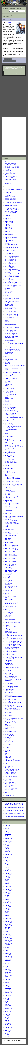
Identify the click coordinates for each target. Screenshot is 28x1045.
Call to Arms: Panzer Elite (10, 283)
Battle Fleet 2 (8, 218)
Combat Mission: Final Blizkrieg (12, 312)
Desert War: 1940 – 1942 (10, 376)
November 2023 (8, 873)
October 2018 (8, 959)
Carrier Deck (7, 288)
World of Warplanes (9, 785)
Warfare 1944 (8, 757)
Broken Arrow (8, 249)
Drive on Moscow (8, 379)
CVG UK (9, 22)
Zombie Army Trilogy (9, 795)
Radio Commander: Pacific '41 (11, 586)
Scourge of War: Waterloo (10, 603)
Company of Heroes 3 (10, 347)
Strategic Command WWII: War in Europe (14, 641)
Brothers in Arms (8, 251)
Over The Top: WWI (9, 565)
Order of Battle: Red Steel (10, 558)
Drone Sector (8, 381)
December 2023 (8, 872)
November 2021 (8, 905)
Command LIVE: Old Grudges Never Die (14, 323)
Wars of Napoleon (9, 766)
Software (7, 625)
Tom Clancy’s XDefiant (10, 705)
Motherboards (8, 532)
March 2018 (7, 969)
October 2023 (8, 874)
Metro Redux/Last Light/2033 (11, 520)
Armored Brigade (8, 192)
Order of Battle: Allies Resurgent (12, 546)
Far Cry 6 (7, 401)
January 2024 (8, 870)
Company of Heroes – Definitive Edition (13, 350)
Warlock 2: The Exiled (9, 762)
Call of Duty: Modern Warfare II (12, 275)
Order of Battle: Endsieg (10, 551)
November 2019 (8, 940)
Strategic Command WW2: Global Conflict (14, 639)
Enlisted (6, 385)
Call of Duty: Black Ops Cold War (12, 265)
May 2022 (7, 898)
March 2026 (7, 832)
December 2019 (8, 938)
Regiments (7, 593)
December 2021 (8, 904)
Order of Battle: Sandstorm (11, 561)
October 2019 (8, 941)
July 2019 (7, 946)
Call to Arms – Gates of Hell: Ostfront (13, 282)
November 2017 (8, 975)
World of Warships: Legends (11, 788)
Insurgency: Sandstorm (10, 491)
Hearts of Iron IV (8, 464)
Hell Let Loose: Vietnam (10, 467)
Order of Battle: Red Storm (11, 560)
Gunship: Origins (8, 455)
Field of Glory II (8, 405)
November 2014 (8, 1027)
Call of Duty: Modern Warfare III (12, 276)
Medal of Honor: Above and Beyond (13, 509)
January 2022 (8, 902)
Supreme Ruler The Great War (12, 667)
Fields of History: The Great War (12, 411)
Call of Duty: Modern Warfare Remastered (14, 278)
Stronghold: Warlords (9, 658)
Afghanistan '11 (8, 174)
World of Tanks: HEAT (10, 782)
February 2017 (8, 988)
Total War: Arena (8, 711)
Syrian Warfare (8, 670)
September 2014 (8, 1030)
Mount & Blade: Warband (10, 535)
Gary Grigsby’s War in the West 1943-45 (14, 446)
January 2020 (8, 937)
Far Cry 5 (7, 400)
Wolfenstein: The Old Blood (11, 776)
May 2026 (7, 829)
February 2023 (8, 886)
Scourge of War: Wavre (10, 605)
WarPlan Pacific (8, 764)
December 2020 (8, 921)
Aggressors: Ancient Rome (11, 176)
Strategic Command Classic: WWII (12, 637)
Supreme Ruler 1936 (9, 664)
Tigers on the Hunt (9, 692)
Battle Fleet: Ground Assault (11, 219)
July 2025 (7, 844)
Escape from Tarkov (9, 388)
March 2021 (7, 917)
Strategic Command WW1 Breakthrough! (14, 638)
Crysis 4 (6, 356)
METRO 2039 (8, 517)
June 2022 (7, 896)
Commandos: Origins (9, 337)
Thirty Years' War (8, 690)
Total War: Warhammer (10, 721)
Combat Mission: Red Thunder (12, 315)
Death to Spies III (8, 366)
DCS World (7, 363)
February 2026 (8, 834)
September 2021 (8, 908)
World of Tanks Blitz (9, 780)
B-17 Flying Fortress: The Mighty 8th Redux (14, 214)
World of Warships (9, 786)
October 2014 (8, 1028)
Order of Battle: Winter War (11, 562)
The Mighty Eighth (9, 683)
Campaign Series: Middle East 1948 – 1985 (14, 285)
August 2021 (7, 909)
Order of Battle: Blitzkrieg (10, 548)
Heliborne (7, 465)
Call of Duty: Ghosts (9, 266)
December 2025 (8, 837)
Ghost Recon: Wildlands (10, 452)
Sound (6, 628)
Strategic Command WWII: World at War (14, 644)
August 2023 (7, 877)
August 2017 (7, 979)
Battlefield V (7, 235)
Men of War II (8, 513)
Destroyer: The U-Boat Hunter (11, 378)
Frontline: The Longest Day (11, 429)
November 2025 (8, 838)
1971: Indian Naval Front (10, 163)
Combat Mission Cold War (10, 308)
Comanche (7, 302)
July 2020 (7, 928)
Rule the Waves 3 (9, 599)
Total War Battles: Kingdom (11, 708)
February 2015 (8, 1023)
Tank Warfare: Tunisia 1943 (11, 676)
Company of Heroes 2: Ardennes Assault (14, 342)
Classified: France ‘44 (9, 296)
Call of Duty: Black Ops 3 (10, 259)
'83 (5, 161)
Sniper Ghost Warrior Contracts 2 (12, 622)
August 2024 (7, 860)
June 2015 (7, 1017)
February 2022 (8, 901)
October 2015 (8, 1011)
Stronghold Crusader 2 (10, 654)
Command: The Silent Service (11, 331)
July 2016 (7, 998)
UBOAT (6, 724)
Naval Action (7, 536)
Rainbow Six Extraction (10, 589)
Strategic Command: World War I (12, 647)
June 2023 (7, 880)
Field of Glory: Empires (10, 408)
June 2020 (7, 930)
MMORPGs (7, 528)
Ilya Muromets (8, 488)
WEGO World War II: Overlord (11, 770)
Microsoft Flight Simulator (10, 522)
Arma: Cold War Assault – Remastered (13, 189)
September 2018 (8, 960)
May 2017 (7, 983)
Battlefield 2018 (8, 227)
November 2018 (8, 957)
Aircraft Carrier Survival (10, 180)
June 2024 (7, 863)
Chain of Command (9, 291)
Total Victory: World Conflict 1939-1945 (13, 706)
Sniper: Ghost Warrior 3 (10, 623)
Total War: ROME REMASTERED (12, 717)
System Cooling (8, 671)
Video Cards (7, 738)
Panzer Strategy (8, 573)
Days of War (7, 362)
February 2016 (8, 1005)
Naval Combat (8, 538)
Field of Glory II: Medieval (10, 407)
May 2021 (7, 914)
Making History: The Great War (12, 503)
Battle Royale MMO (9, 222)
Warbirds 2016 (8, 751)
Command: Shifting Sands (10, 330)
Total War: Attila (8, 712)
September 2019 (8, 943)
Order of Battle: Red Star (10, 557)
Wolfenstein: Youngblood (10, 778)
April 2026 (7, 831)
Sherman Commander (10, 610)
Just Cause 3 (8, 493)
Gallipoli (6, 430)
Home (6, 8)
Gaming (6, 433)
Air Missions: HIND (9, 177)
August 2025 (7, 842)
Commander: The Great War (11, 334)
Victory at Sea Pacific (9, 735)
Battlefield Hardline (9, 234)
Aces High (7, 169)
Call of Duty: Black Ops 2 (10, 257)
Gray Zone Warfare (9, 453)
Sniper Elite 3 (8, 613)
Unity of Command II (9, 727)
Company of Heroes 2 (10, 340)
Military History (8, 525)
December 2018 (8, 956)
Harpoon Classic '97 (9, 459)
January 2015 (8, 1024)
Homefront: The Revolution (11, 472)
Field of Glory (8, 404)
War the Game (8, 749)
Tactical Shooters (8, 673)
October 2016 (8, 994)
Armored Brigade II (9, 193)
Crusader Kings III (9, 355)
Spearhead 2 (7, 629)
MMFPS (6, 526)
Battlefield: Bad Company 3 (11, 237)
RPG (6, 597)
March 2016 (7, 1004)
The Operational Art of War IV (11, 686)
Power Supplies (8, 583)
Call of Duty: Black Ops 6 (10, 262)
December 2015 (8, 1008)
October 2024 (8, 857)
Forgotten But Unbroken (10, 427)
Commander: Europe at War (11, 333)
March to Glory (8, 504)
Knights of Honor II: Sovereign (11, 496)
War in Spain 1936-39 (9, 741)
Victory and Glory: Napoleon (11, 731)
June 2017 (7, 982)
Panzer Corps (8, 567)
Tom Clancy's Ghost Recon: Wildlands (13, 696)
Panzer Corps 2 (8, 568)
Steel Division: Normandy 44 (11, 632)
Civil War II (7, 295)
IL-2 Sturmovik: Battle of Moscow (12, 478)
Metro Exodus (8, 519)
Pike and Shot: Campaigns (11, 578)
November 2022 (8, 889)
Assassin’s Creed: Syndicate (11, 208)
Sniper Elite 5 (8, 616)
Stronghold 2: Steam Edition (11, 651)
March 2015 (7, 1021)
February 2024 (8, 869)
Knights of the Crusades (10, 497)
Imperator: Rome (8, 490)
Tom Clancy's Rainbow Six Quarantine (13, 698)
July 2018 (7, 963)
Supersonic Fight (8, 663)
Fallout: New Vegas (9, 398)
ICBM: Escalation (8, 475)
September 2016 (8, 995)
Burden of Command (9, 253)
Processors (7, 584)
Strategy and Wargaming (10, 650)
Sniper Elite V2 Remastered (11, 618)
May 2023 (7, 882)
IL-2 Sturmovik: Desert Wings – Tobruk (13, 484)
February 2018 (8, 970)
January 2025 (8, 853)
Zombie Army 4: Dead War (11, 794)
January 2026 (8, 835)
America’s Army (8, 182)
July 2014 (7, 1033)
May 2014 (7, 1036)
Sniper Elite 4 (8, 615)
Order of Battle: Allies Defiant (11, 545)
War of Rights (8, 744)
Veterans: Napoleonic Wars (11, 730)
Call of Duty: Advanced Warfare (12, 256)
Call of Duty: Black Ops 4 (10, 260)
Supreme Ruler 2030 (9, 666)
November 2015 (8, 1010)
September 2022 (8, 892)
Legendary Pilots (8, 500)
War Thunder (8, 750)
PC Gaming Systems (9, 576)
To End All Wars (8, 695)
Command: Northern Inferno (11, 328)
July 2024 (7, 861)
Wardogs (7, 754)
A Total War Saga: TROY (10, 164)
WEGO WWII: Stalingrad (10, 772)
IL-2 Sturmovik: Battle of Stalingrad (12, 481)
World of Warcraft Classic (10, 783)
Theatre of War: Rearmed (10, 687)
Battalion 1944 (8, 215)
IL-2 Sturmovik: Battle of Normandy (13, 480)
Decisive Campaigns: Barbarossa (12, 372)
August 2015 (7, 1014)
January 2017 (8, 989)
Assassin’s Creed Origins (10, 206)
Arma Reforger (8, 188)
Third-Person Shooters (10, 689)
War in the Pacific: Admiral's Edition (12, 743)
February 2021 (8, 918)
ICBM (6, 474)
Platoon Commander (9, 581)
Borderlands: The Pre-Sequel (11, 247)
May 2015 (7, 1018)
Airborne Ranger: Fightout (10, 179)
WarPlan (6, 763)
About (19, 8)
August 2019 (7, 944)
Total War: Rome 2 (9, 715)
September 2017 (8, 978)
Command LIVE (8, 321)
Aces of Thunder (8, 170)
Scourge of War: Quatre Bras (11, 602)
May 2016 (7, 1001)
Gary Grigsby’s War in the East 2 (12, 445)
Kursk (6, 498)
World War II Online (9, 789)
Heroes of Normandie (9, 469)
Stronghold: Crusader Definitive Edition (13, 657)
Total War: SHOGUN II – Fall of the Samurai (14, 718)
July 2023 (7, 879)
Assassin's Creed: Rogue (10, 199)
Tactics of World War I (9, 674)
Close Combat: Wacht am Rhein (12, 301)
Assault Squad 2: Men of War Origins (13, 209)
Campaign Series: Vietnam (11, 286)
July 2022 (7, 895)
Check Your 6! (8, 292)
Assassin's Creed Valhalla (10, 198)
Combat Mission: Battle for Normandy (13, 310)
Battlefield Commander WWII (11, 233)
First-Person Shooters (9, 61)
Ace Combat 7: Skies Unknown (12, 166)
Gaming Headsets (9, 436)
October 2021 (8, 906)
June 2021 (7, 912)
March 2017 (7, 986)
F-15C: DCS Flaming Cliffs (11, 392)
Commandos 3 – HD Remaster (12, 336)
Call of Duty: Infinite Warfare (11, 267)
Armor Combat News (9, 190)
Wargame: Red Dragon (10, 759)
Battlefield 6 (7, 231)
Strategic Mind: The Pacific (11, 648)
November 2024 (8, 856)
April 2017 (7, 985)
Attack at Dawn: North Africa (11, 211)
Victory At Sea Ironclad (10, 734)
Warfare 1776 (8, 756)
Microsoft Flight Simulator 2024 (12, 523)
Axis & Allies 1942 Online (10, 212)
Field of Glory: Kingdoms (10, 410)
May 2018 (7, 966)
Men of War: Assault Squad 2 (11, 515)
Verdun (6, 728)
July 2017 (7, 980)
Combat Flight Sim (9, 305)
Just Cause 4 (8, 494)
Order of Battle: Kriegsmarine (11, 552)
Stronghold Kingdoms (9, 655)
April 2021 (7, 915)
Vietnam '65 (7, 740)
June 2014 (7, 1034)
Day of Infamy (8, 360)
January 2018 (8, 972)
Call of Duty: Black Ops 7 (10, 263)
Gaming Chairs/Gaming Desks (11, 435)
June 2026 (7, 828)
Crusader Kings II (8, 353)
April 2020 (7, 933)
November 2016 (8, 992)
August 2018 (7, 962)
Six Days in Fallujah (9, 612)
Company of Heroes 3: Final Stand (12, 349)
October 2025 (8, 840)
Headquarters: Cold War (10, 461)
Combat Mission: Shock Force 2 (12, 317)
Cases (6, 289)
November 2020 (8, 922)
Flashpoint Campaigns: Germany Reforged (14, 417)
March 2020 (7, 934)
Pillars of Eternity (8, 580)
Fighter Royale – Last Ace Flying (12, 413)
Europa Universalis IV (9, 390)
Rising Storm (7, 594)
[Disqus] (14, 98)
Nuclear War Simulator (10, 541)
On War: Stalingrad (9, 542)
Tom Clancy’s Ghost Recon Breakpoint (13, 703)
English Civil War (8, 384)
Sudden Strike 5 (8, 661)
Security (6, 609)
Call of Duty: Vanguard (10, 279)
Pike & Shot (7, 577)
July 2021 (7, 911)
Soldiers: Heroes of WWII (10, 626)
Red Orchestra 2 (8, 591)
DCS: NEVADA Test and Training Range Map (15, 365)
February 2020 (8, 935)
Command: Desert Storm (10, 324)
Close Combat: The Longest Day (12, 299)
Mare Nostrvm (8, 506)
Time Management (9, 693)
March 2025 (7, 850)
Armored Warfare (8, 195)
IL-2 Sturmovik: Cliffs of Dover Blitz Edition (14, 483)
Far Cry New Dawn (9, 403)
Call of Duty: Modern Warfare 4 (12, 273)
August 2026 (7, 825)
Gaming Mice (8, 439)
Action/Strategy (8, 172)
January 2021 (8, 919)
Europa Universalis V (9, 391)
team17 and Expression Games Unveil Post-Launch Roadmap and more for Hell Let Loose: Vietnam (15, 805)
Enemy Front (7, 382)
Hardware (7, 458)
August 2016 (7, 997)
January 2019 (8, 954)
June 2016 (7, 999)
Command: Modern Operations (12, 327)
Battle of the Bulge (9, 221)
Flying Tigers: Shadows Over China (13, 426)
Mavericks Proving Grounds (11, 507)
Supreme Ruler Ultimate (10, 669)
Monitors (7, 530)
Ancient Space (8, 183)
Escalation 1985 (8, 387)
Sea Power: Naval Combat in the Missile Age (15, 608)
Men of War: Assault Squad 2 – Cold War (14, 516)
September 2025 (8, 841)
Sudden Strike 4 (8, 660)
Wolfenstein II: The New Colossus (12, 775)
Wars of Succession (9, 767)
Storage (6, 634)
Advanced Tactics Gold (10, 173)
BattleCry (7, 224)
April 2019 (7, 950)
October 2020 (8, 924)
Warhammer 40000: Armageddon (12, 760)
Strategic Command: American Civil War (14, 645)
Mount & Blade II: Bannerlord (11, 533)
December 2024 (8, 854)
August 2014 (7, 1031)
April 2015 (7, 1020)
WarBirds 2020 (8, 753)
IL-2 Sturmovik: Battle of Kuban (12, 477)
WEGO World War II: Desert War (12, 769)
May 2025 (7, 847)
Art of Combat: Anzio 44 (10, 196)
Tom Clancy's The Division (11, 699)
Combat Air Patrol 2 (9, 304)
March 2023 (7, 885)
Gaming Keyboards (9, 437)
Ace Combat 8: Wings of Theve (12, 167)
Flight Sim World (8, 422)
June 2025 (7, 845)
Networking (7, 539)
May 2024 (7, 864)
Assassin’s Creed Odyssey (11, 205)
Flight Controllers (8, 420)
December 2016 (8, 991)
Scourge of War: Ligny (10, 600)
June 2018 (7, 965)
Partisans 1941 (8, 574)
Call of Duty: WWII (9, 281)
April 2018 (7, 967)
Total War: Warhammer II (10, 722)
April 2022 (7, 899)
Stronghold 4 (7, 653)
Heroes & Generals (9, 468)
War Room (7, 747)
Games (6, 432)
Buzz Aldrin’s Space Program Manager (13, 254)
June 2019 (7, 947)
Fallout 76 (7, 397)
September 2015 (8, 1012)
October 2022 (8, 890)
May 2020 (7, 931)
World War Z (7, 791)
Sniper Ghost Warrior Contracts (12, 621)
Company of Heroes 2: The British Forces (14, 343)
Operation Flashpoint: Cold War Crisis (13, 544)
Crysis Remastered (9, 358)
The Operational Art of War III (11, 685)
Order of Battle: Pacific (10, 554)
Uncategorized (8, 725)
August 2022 (7, 893)
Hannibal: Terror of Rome (10, 456)
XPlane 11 (7, 792)
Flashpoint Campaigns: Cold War (12, 416)
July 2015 (7, 1015)
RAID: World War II (9, 587)
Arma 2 (6, 185)
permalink (19, 61)
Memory (6, 512)
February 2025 (8, 851)
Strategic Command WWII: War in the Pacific (15, 642)
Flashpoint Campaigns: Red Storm (12, 419)
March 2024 (7, 867)
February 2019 (8, 953)
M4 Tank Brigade (8, 501)
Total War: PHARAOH (9, 714)
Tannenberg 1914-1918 (10, 677)
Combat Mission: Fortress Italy (11, 314)
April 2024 (7, 866)
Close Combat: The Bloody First (12, 298)
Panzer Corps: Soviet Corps (11, 570)
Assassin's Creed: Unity (10, 201)
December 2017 (8, 973)
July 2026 (7, 826)
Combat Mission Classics (10, 307)
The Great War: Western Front (11, 682)
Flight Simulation (8, 423)
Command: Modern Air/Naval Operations (14, 326)
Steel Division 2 (8, 631)
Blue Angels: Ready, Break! (11, 244)
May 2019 (7, 949)
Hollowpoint (7, 471)
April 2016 (7, 1002)
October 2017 (8, 976)
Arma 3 (6, 186)
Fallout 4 (7, 395)
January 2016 (8, 1007)
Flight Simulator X (9, 424)
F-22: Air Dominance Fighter (11, 394)
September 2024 (8, 858)
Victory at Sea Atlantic (9, 732)
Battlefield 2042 (8, 228)
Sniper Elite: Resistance (10, 619)
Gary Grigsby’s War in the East (12, 443)
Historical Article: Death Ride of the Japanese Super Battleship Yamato (13, 72)
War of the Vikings (9, 746)
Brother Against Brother (10, 250)
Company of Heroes (9, 339)
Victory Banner (8, 737)
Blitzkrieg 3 (7, 243)
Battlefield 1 (7, 225)
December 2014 (8, 1026)
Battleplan (7, 238)
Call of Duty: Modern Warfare (11, 269)
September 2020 (8, 925)
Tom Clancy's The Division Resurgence (13, 702)
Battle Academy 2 (8, 217)
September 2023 (8, 876)
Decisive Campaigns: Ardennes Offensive (14, 371)
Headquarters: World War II (11, 462)
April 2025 (7, 848)
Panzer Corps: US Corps (10, 571)
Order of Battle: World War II (11, 564)
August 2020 (7, 927)
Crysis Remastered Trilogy (11, 359)
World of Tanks (8, 779)
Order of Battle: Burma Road (11, 549)
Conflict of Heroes (9, 352)
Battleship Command (9, 240)
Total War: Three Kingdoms (11, 719)
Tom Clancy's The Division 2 (11, 701)
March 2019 (7, 951)
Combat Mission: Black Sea (11, 311)
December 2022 (8, 887)
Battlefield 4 (8, 59)
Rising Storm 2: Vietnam (10, 596)
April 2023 (7, 883)
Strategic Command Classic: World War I (14, 635)
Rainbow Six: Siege (9, 590)
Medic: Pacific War (9, 510)
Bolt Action (7, 246)
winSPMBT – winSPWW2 (10, 773)
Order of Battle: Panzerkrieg (11, 555)
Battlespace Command (10, 241)
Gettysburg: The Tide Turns (11, 451)
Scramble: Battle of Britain (10, 606)
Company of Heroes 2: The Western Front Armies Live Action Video (13, 68)
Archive (13, 8)
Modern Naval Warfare (10, 529)
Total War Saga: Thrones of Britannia (13, 709)
